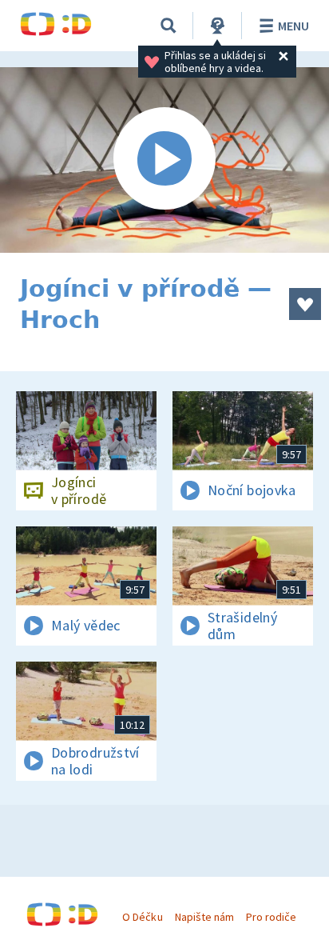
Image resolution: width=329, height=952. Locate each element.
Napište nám (204, 917)
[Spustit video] (164, 160)
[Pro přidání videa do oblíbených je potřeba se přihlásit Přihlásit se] (305, 304)
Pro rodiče (271, 917)
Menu (293, 26)
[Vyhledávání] (168, 25)
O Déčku (142, 917)
